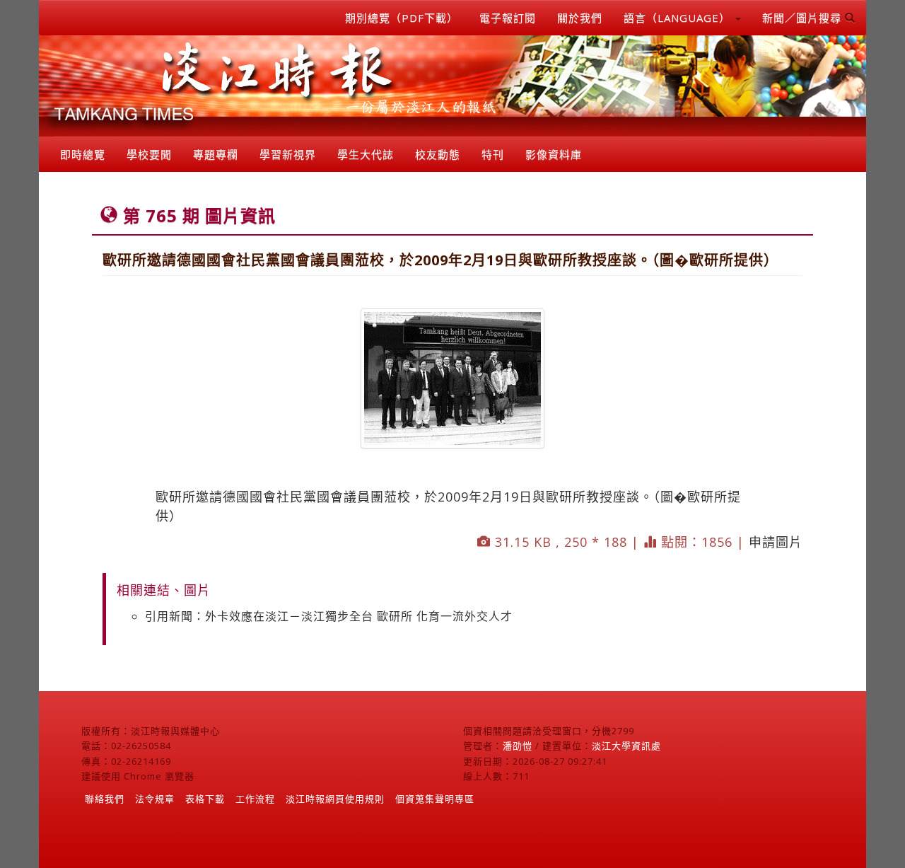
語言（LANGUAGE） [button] (679, 18)
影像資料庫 (553, 154)
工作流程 (255, 798)
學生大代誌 (365, 154)
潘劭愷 (517, 745)
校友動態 (437, 154)
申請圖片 (775, 541)
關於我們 (579, 18)
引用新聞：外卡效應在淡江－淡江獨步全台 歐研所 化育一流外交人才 (329, 616)
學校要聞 (149, 154)
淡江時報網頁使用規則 (335, 798)
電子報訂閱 (507, 18)
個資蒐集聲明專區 (434, 798)
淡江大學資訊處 (626, 745)
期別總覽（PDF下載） (401, 18)
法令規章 (155, 798)
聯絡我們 (104, 798)
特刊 (492, 154)
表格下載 (205, 798)
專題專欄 (215, 154)
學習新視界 (287, 154)
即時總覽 (82, 154)
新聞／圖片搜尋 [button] (803, 18)
